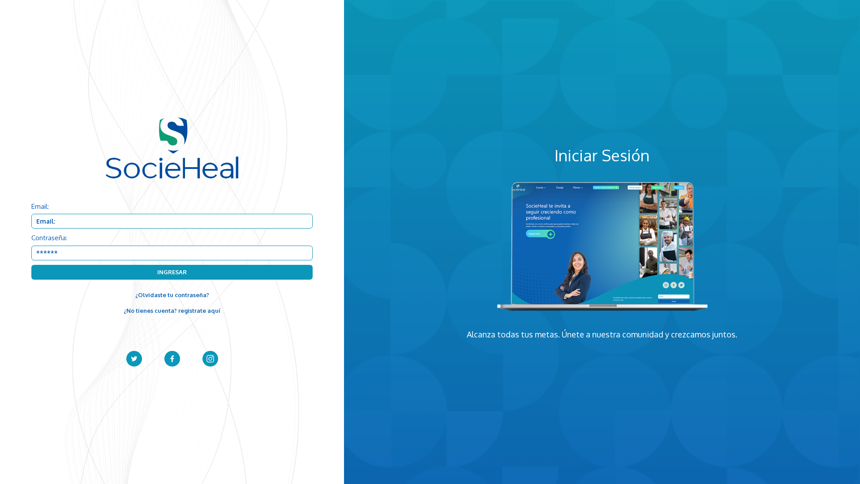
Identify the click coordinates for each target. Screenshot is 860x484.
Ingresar (172, 272)
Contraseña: (49, 237)
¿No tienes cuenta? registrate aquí (172, 310)
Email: (40, 206)
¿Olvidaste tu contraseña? (172, 294)
